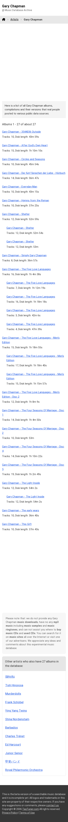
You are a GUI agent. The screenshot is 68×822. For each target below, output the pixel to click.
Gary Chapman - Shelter (16, 214)
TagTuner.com (30, 809)
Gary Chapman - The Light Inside (21, 483)
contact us (52, 805)
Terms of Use (27, 812)
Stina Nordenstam (17, 719)
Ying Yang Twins (16, 710)
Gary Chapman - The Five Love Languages (26, 269)
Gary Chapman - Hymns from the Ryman (25, 200)
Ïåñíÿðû (10, 676)
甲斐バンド (12, 761)
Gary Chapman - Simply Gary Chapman (24, 255)
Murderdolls (13, 693)
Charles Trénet (15, 736)
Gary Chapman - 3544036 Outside (21, 131)
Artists (14, 19)
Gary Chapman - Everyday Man (19, 186)
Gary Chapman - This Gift (17, 524)
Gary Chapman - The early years (20, 510)
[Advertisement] (34, 62)
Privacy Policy (10, 812)
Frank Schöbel (14, 702)
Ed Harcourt (13, 744)
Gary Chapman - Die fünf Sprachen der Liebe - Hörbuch (33, 173)
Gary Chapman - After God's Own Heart (25, 145)
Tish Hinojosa (14, 685)
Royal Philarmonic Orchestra (24, 770)
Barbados (11, 727)
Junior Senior (14, 753)
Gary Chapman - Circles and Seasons (23, 159)
